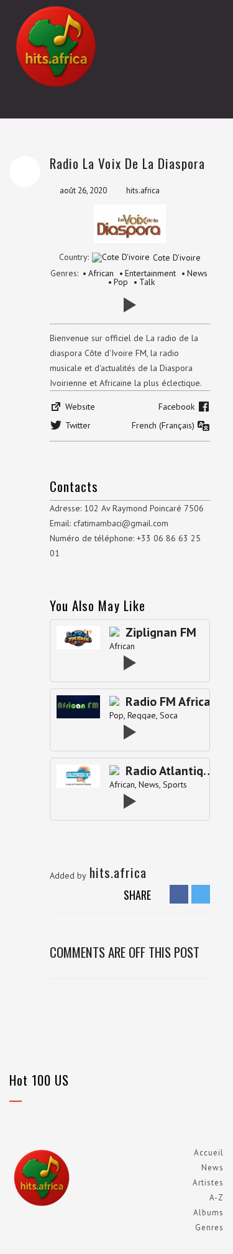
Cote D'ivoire (177, 258)
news (149, 784)
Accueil (209, 1152)
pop (116, 715)
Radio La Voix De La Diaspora (127, 163)
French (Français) (163, 425)
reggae (141, 715)
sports (175, 784)
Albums (208, 1212)
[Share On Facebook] (179, 893)
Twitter (78, 425)
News (212, 1167)
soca (169, 715)
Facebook (176, 406)
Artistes (208, 1182)
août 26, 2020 (83, 190)
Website (80, 406)
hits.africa (143, 190)
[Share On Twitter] (200, 893)
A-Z (216, 1197)
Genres (209, 1227)
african (122, 646)
